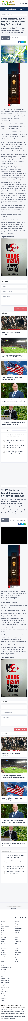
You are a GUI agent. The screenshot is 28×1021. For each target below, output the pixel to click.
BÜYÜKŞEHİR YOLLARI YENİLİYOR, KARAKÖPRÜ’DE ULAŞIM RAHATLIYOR (14, 9)
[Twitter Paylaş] (22, 42)
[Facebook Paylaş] (19, 42)
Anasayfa (4, 14)
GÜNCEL (10, 14)
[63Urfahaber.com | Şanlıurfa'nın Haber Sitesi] (8, 3)
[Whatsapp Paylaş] (25, 42)
